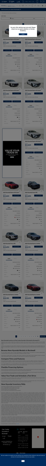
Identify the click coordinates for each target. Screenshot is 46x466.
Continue (23, 34)
